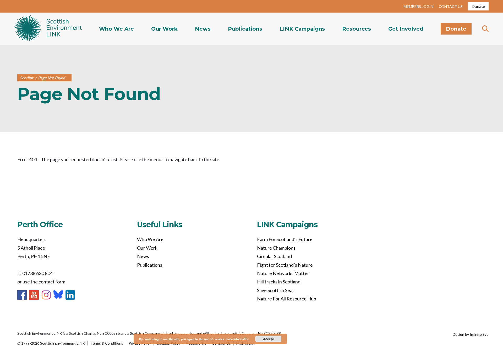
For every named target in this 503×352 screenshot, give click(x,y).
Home (48, 28)
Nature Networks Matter (283, 273)
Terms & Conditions (106, 343)
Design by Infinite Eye (471, 334)
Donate (478, 6)
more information (237, 339)
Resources (356, 29)
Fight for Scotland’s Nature (285, 265)
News (203, 29)
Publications (245, 29)
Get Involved (405, 29)
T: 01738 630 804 (35, 273)
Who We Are (116, 29)
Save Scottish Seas (275, 290)
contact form (52, 281)
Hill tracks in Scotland (278, 281)
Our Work (164, 29)
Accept (268, 339)
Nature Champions (276, 248)
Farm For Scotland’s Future (285, 239)
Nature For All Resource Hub (286, 298)
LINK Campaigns (302, 29)
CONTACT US (451, 6)
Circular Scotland (274, 256)
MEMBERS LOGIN (418, 6)
